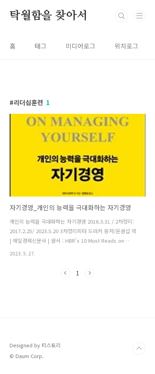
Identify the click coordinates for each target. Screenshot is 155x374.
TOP (139, 348)
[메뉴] (139, 15)
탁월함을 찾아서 (48, 15)
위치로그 (126, 46)
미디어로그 (80, 46)
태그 (40, 46)
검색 (122, 16)
